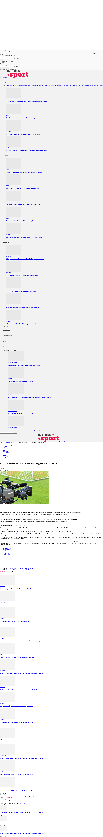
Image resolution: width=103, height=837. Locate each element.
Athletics (9, 85)
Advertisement (9, 234)
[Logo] (3, 77)
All (6, 85)
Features (7, 115)
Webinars (2, 62)
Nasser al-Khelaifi (7, 552)
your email (15, 66)
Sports (4, 82)
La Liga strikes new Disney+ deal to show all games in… (22, 291)
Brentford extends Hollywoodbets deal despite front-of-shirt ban (24, 172)
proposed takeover (16, 533)
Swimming (90, 85)
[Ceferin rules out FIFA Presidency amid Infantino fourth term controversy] (13, 146)
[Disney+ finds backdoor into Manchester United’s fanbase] (13, 184)
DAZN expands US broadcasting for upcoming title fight (17, 569)
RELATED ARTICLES (5, 571)
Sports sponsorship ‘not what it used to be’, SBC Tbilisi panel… (24, 237)
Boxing (26, 85)
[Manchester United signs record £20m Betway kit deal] (13, 216)
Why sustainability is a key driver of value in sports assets (16, 706)
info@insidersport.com (10, 797)
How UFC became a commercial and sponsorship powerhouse (23, 118)
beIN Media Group (7, 549)
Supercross (85, 85)
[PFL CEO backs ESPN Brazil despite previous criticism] (13, 319)
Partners (4, 457)
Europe (10, 378)
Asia (4, 450)
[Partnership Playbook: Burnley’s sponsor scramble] (7, 617)
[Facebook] (2, 561)
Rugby (78, 85)
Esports (39, 85)
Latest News (8, 131)
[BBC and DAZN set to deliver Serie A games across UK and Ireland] (13, 271)
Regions (4, 447)
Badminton (13, 85)
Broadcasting (8, 256)
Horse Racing (49, 85)
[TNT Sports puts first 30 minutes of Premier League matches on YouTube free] (13, 255)
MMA (53, 85)
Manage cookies (23, 803)
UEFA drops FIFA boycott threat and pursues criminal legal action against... (22, 641)
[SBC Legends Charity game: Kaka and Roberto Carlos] (16, 361)
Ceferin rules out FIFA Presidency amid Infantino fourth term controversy (27, 150)
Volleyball (98, 85)
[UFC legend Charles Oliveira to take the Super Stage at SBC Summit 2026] (13, 200)
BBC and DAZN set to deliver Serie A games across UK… (22, 275)
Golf (45, 85)
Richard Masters (6, 554)
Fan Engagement (12, 394)
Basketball (22, 85)
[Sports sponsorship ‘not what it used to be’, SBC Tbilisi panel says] (13, 233)
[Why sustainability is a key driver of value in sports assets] (7, 702)
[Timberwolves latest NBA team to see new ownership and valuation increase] (7, 685)
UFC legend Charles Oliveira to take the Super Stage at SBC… (24, 204)
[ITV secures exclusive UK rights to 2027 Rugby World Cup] (13, 303)
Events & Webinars (10, 202)
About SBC (5, 50)
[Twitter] (7, 561)
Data (7, 326)
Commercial (5, 451)
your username (16, 56)
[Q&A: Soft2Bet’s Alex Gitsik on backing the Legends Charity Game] (16, 409)
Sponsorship (5, 155)
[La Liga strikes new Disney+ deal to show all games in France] (13, 287)
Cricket (29, 85)
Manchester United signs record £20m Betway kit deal (21, 221)
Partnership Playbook (7, 335)
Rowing (75, 85)
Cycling (32, 85)
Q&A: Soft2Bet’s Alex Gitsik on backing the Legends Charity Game (27, 413)
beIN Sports (5, 550)
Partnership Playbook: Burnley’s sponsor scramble (14, 621)
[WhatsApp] (17, 561)
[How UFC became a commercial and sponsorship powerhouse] (13, 113)
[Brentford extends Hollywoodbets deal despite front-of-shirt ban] (13, 168)
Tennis (94, 85)
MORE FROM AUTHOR (18, 571)
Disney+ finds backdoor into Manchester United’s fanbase (22, 188)
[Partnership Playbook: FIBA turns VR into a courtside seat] (13, 130)
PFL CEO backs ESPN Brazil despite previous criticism (21, 324)
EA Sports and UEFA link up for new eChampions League (20, 568)
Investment (2, 687)
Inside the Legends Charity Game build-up (20, 381)
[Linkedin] (12, 561)
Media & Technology (7, 442)
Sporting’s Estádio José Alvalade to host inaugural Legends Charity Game (29, 430)
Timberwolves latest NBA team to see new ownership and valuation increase (22, 689)
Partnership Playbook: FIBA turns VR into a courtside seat (23, 134)
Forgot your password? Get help (7, 61)
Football (42, 85)
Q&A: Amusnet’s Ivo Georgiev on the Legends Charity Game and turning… (30, 397)
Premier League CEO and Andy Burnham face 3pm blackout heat (19, 589)
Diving (35, 85)
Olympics (63, 85)
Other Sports (68, 85)
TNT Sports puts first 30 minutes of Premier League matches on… (25, 259)
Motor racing (58, 85)
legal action (92, 533)
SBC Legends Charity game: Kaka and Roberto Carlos (24, 365)
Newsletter (5, 341)
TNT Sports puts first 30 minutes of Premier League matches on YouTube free (22, 605)
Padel (72, 85)
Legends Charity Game (11, 350)
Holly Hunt (2, 468)
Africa (4, 448)
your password (16, 58)
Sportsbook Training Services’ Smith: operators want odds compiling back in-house (24, 673)
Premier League (6, 553)
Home (1, 442)
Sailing (81, 85)
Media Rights (6, 242)
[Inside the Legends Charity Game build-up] (16, 377)
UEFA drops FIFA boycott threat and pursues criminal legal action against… (28, 101)
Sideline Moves (6, 330)
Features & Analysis (12, 362)
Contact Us (8, 51)
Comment (8, 321)
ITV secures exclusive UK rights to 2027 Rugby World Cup (23, 307)
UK (3, 460)
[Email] (22, 561)
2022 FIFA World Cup (8, 548)
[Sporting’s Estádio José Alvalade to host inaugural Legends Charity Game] (16, 426)
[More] (27, 561)
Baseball (18, 85)
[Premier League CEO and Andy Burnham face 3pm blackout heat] (7, 584)
